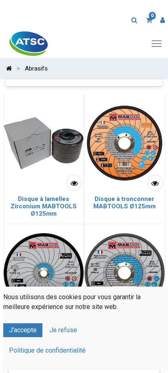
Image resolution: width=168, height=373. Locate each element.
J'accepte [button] (23, 330)
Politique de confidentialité (47, 350)
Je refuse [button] (63, 330)
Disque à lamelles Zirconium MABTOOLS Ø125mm (44, 206)
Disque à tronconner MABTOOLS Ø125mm (124, 202)
